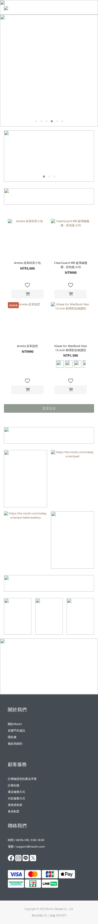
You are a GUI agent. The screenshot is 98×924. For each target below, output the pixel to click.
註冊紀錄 (13, 785)
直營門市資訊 (16, 730)
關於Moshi (15, 724)
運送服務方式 (16, 792)
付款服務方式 (16, 798)
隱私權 (12, 737)
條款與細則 (15, 743)
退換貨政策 (15, 805)
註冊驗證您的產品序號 (22, 779)
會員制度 (13, 811)
